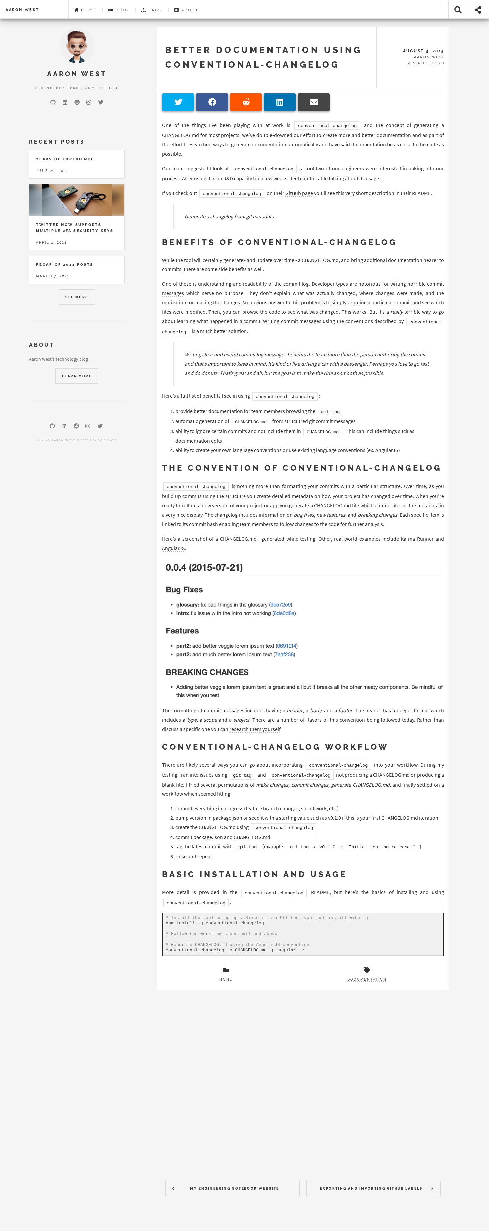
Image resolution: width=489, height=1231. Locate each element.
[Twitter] (100, 102)
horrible (417, 283)
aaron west (22, 9)
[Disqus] (303, 1081)
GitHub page (299, 193)
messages (173, 293)
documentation (367, 979)
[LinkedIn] (65, 102)
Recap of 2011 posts (64, 264)
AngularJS (173, 548)
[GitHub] (53, 102)
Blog (121, 10)
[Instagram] (88, 102)
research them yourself (254, 729)
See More (76, 297)
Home (87, 10)
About (189, 10)
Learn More (77, 376)
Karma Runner (417, 538)
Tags (154, 10)
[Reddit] (77, 102)
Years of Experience (65, 159)
